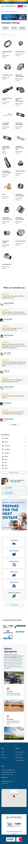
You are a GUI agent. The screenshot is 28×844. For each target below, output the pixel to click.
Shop (7, 11)
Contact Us (4, 757)
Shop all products (14, 605)
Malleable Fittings (14, 11)
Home (2, 11)
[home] (8, 6)
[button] (25, 6)
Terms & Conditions (20, 752)
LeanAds (14, 833)
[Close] (16, 791)
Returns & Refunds (20, 760)
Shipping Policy (19, 757)
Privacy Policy (19, 754)
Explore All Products (14, 472)
